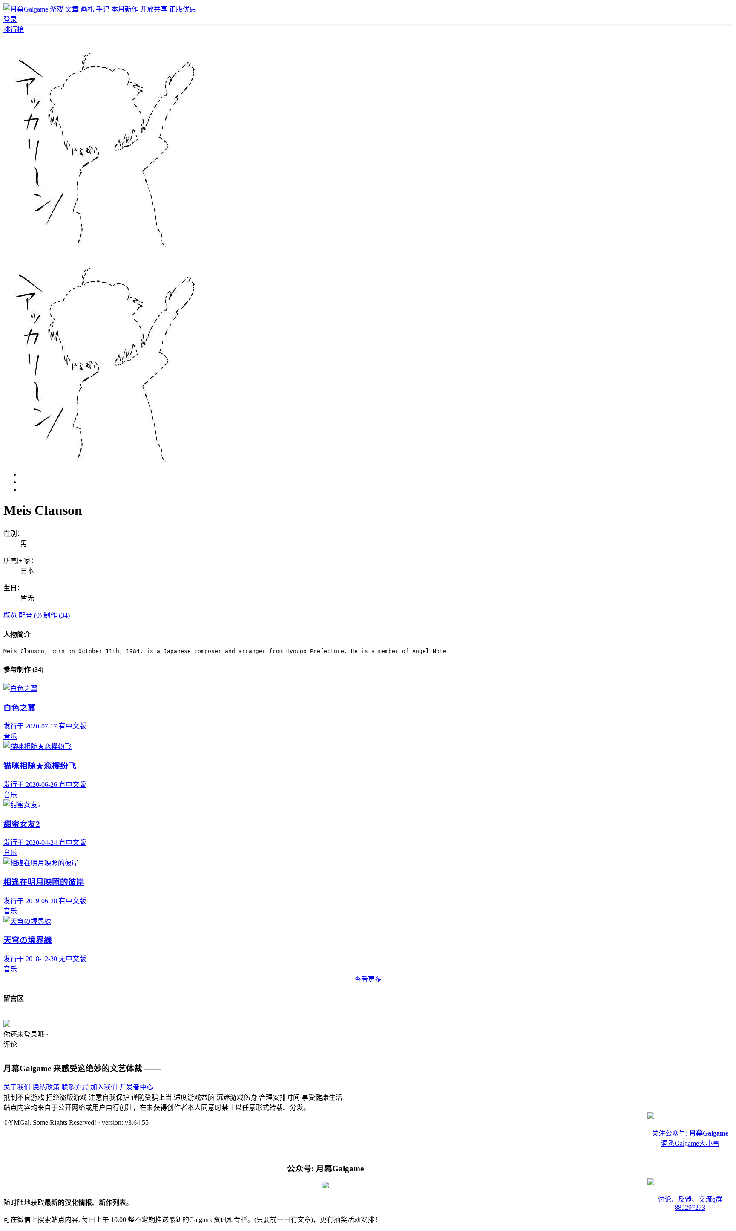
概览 (11, 615)
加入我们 (104, 1087)
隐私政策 (46, 1087)
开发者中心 (136, 1087)
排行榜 (13, 29)
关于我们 (17, 1087)
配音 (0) (31, 615)
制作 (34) (56, 615)
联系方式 (75, 1087)
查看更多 (368, 979)
